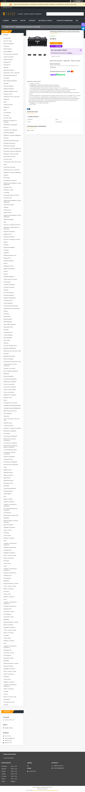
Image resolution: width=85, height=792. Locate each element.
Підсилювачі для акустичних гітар (12, 361)
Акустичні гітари (8, 41)
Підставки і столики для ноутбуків (12, 428)
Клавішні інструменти (9, 501)
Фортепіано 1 (7, 699)
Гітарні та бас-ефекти (9, 392)
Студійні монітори (8, 104)
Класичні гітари (7, 118)
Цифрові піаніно (8, 234)
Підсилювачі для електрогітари (11, 308)
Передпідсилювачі (8, 472)
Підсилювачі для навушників (11, 464)
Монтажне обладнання (9, 231)
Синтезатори (7, 433)
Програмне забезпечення (10, 547)
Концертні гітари (8, 94)
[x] (29, 109)
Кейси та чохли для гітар (10, 696)
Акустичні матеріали (9, 292)
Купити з (53, 46)
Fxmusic (6, 694)
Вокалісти (6, 127)
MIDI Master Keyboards (9, 146)
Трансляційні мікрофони (10, 324)
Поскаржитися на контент (39, 790)
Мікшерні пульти (8, 397)
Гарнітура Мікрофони (9, 276)
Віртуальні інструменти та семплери (10, 121)
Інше (5, 496)
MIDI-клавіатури (8, 49)
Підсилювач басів (8, 332)
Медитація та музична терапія (11, 154)
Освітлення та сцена (9, 611)
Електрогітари (7, 38)
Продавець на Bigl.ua (43, 789)
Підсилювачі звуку (8, 483)
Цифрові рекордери (8, 219)
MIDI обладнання (8, 321)
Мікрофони (6, 373)
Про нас (23, 20)
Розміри (32, 103)
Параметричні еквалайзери (10, 124)
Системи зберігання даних (10, 449)
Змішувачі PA (7, 64)
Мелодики (6, 353)
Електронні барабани (9, 132)
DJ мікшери (6, 192)
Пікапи (5, 400)
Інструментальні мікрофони (10, 130)
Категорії (6, 34)
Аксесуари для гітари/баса (10, 443)
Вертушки (6, 67)
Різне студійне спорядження (11, 371)
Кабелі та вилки (8, 530)
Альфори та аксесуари (9, 368)
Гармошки (6, 290)
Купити (56, 43)
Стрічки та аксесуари (9, 384)
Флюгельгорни (7, 210)
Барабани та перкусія (9, 538)
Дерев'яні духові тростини (10, 410)
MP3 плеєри (7, 177)
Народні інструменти (9, 88)
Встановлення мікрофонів (10, 379)
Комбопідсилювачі (8, 491)
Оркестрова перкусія (9, 70)
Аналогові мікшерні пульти (10, 345)
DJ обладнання (7, 512)
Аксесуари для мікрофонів (10, 436)
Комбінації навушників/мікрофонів (12, 405)
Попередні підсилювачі (9, 143)
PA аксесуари (7, 282)
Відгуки (14, 20)
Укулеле (6, 271)
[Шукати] (82, 14)
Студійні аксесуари (8, 425)
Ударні (5, 164)
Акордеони (6, 252)
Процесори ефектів (8, 480)
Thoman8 (6, 691)
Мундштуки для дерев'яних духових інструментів (10, 446)
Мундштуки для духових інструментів (10, 439)
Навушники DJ (7, 62)
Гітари (5, 467)
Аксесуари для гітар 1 (9, 702)
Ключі (5, 540)
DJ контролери (7, 112)
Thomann (6, 704)
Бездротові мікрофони (9, 236)
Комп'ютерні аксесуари (9, 156)
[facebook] (27, 109)
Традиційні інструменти (9, 527)
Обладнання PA (7, 550)
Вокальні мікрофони (9, 43)
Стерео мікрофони (8, 303)
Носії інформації (8, 413)
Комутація (6, 329)
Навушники (6, 99)
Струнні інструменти (9, 56)
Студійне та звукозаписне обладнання (10, 505)
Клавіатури (6, 46)
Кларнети (6, 175)
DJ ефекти (6, 250)
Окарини (6, 311)
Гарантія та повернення (65, 20)
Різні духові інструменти (10, 387)
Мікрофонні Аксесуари (9, 356)
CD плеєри (6, 115)
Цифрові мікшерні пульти (10, 255)
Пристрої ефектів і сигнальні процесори (11, 521)
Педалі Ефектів (7, 493)
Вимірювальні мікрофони (10, 381)
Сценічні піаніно (7, 212)
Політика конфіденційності (52, 790)
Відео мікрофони (8, 319)
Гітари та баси (7, 535)
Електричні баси (8, 187)
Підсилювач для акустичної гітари (12, 351)
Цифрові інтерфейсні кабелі (11, 91)
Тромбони (6, 207)
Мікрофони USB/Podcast (10, 348)
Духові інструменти (8, 524)
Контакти (32, 20)
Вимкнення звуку (8, 423)
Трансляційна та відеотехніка (11, 515)
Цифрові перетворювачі (10, 297)
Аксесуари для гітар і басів (10, 402)
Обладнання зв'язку (8, 266)
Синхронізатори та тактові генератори (10, 365)
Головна (6, 20)
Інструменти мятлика (9, 287)
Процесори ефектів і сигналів (11, 583)
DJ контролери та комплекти (11, 54)
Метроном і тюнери (8, 189)
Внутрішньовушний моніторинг (11, 140)
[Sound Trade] (8, 14)
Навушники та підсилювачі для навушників (11, 228)
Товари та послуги (9, 26)
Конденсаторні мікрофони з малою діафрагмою (12, 183)
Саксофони (6, 78)
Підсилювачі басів (8, 327)
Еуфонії (6, 242)
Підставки (6, 83)
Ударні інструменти (8, 475)
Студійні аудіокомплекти (10, 488)
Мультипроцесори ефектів (10, 75)
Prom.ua (50, 787)
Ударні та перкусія (8, 499)
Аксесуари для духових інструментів (10, 453)
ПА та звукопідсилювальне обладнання (10, 509)
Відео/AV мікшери (8, 59)
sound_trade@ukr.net (10, 738)
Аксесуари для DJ (8, 300)
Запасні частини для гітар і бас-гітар (12, 419)
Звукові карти (7, 316)
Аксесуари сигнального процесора (12, 151)
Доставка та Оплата (45, 20)
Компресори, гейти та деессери (11, 72)
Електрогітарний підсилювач (11, 305)
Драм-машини (7, 477)
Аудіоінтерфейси (8, 51)
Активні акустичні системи (10, 279)
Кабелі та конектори (9, 558)
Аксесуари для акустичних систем (12, 161)
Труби (5, 102)
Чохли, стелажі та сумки (10, 555)
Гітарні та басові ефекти (10, 389)
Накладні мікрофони (9, 260)
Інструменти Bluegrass (9, 284)
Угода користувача (9, 758)
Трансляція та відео (9, 616)
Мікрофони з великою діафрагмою (12, 135)
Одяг (5, 222)
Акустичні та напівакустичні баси (12, 224)
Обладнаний (33, 85)
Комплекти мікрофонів (9, 456)
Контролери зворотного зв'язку (11, 195)
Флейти (5, 263)
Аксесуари (6, 532)
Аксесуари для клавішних (10, 180)
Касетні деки (7, 340)
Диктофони (6, 485)
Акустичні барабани (8, 86)
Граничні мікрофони (8, 359)
